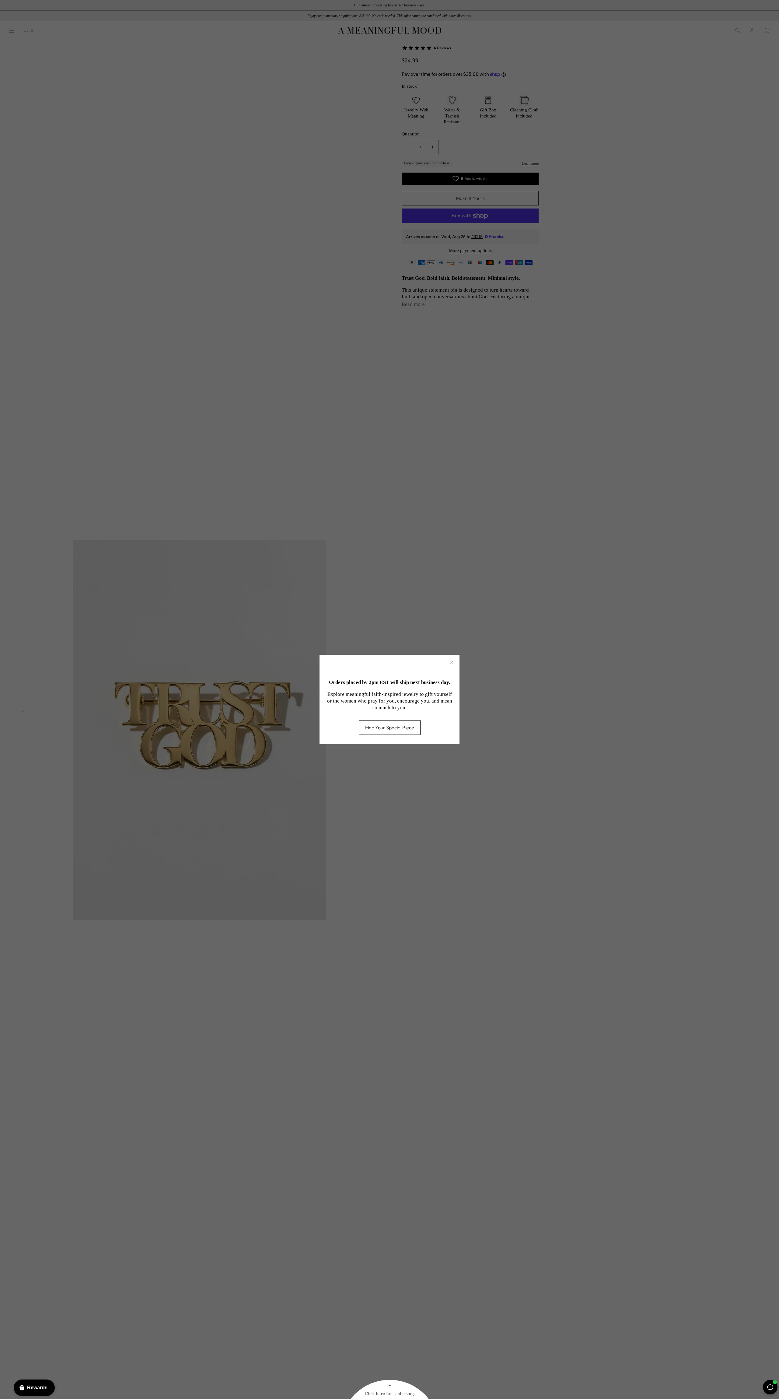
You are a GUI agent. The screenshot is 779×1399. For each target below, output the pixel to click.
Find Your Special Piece (389, 728)
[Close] (451, 662)
